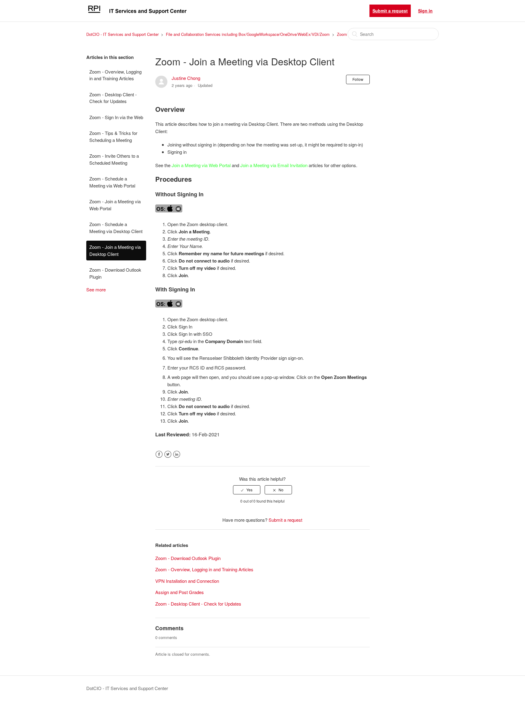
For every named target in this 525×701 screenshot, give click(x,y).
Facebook (159, 454)
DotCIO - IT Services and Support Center (122, 34)
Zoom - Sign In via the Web (116, 117)
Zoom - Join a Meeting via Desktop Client (115, 250)
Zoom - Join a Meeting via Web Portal (115, 204)
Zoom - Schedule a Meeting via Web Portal (112, 182)
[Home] (137, 13)
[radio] (246, 489)
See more (96, 289)
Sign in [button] (425, 11)
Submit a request (390, 11)
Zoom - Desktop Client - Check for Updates (113, 98)
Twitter (168, 454)
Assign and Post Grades (179, 592)
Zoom (342, 34)
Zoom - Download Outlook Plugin (115, 273)
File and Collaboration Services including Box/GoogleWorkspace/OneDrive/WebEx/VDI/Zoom (248, 34)
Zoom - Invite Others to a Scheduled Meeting (114, 159)
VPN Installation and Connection (187, 581)
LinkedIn (176, 454)
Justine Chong (186, 78)
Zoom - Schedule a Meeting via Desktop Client (115, 227)
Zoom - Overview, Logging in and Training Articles (115, 75)
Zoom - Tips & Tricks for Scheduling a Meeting (113, 136)
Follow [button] (357, 79)
